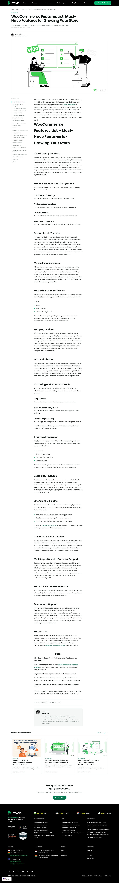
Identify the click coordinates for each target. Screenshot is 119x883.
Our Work (89, 855)
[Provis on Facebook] (9, 871)
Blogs (62, 850)
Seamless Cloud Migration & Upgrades (72, 833)
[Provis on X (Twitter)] (13, 871)
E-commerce (24, 9)
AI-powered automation (41, 822)
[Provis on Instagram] (18, 871)
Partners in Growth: (13, 817)
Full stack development (68, 830)
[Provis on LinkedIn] (23, 871)
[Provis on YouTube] (27, 871)
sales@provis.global (15, 861)
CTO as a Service (67, 835)
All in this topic (101, 733)
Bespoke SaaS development (70, 822)
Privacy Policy (98, 876)
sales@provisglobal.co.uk (17, 864)
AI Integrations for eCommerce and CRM (98, 829)
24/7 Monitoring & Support (94, 837)
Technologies (61, 3)
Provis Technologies (49, 525)
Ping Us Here (59, 797)
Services (48, 3)
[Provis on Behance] (32, 871)
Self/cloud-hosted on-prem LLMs (43, 833)
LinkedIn (52, 702)
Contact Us (90, 858)
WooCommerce (69, 105)
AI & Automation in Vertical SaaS (71, 825)
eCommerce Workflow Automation (97, 832)
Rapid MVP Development (69, 827)
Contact (86, 3)
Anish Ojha (18, 34)
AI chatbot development (41, 830)
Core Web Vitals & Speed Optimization (98, 835)
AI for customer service (40, 825)
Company (35, 3)
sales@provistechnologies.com (19, 855)
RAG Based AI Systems (40, 827)
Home (25, 3)
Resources (64, 855)
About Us (89, 850)
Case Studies (64, 853)
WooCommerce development (55, 645)
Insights (75, 3)
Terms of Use (107, 876)
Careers (89, 853)
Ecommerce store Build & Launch (96, 822)
